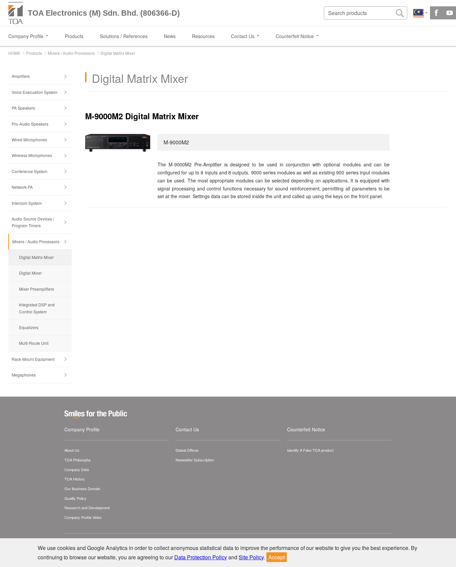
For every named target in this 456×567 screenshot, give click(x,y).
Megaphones (24, 375)
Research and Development (87, 507)
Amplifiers (21, 76)
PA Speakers (23, 108)
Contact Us (187, 429)
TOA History (74, 478)
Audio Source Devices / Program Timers (33, 222)
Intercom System (27, 203)
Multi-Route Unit (33, 343)
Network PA (22, 187)
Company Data (76, 469)
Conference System (29, 171)
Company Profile (81, 429)
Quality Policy (75, 498)
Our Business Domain (82, 488)
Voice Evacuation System (34, 92)
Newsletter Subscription (195, 459)
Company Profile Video (82, 517)
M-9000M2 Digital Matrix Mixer (142, 116)
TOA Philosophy (77, 459)
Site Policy (251, 557)
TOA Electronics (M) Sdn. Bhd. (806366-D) (104, 13)
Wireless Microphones (32, 155)
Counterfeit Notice (306, 429)
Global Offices (187, 450)
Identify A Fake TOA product (310, 450)
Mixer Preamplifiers (36, 289)
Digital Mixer (30, 273)
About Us (71, 450)
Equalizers (28, 327)
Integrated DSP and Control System (37, 308)
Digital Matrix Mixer (36, 257)
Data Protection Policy (200, 557)
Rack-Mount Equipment (33, 359)
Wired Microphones (29, 139)
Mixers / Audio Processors (35, 241)
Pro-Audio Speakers (30, 124)
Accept (276, 557)
